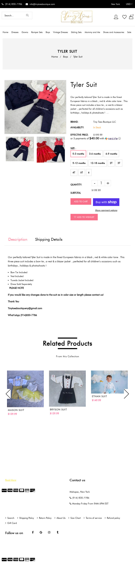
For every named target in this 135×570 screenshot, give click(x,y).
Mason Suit (16, 410)
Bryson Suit (58, 409)
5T (81, 172)
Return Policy (45, 517)
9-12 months (79, 163)
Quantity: (76, 184)
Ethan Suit (99, 396)
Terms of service (94, 517)
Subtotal (75, 192)
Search (10, 517)
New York (115, 4)
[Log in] (116, 17)
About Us (61, 517)
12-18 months (98, 163)
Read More (10, 480)
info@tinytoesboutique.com (42, 4)
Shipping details (48, 239)
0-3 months (78, 153)
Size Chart (75, 517)
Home (54, 56)
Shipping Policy (26, 517)
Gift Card (12, 523)
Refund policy (113, 517)
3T (119, 163)
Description (17, 239)
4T (74, 172)
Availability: (77, 127)
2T (111, 163)
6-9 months (111, 153)
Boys (65, 56)
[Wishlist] (124, 17)
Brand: (74, 121)
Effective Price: (79, 134)
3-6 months (95, 153)
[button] (100, 138)
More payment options (106, 210)
